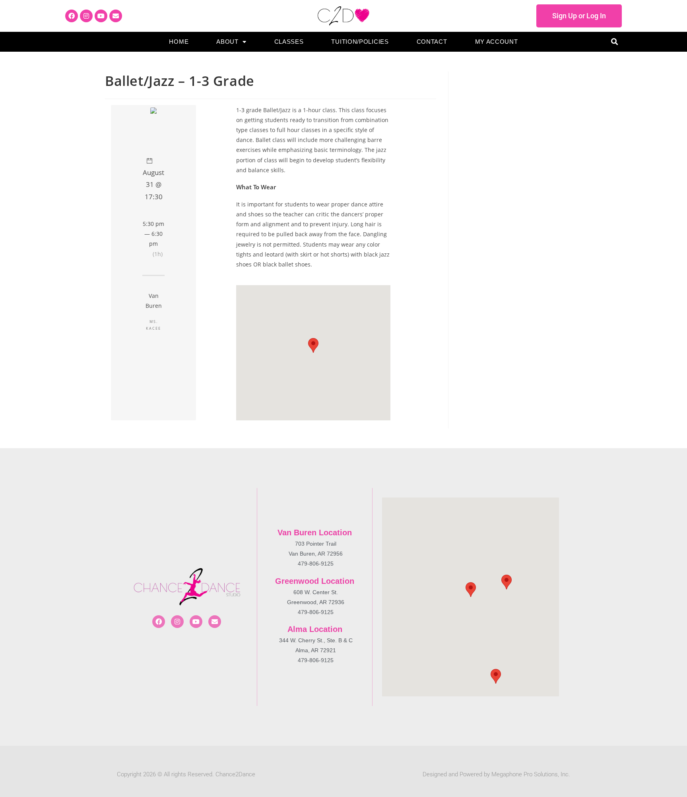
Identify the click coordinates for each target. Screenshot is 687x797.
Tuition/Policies (359, 41)
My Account (496, 41)
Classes (289, 41)
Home (178, 41)
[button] (614, 42)
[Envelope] (115, 16)
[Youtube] (101, 16)
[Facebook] (71, 16)
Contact (432, 41)
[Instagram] (86, 16)
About (227, 41)
